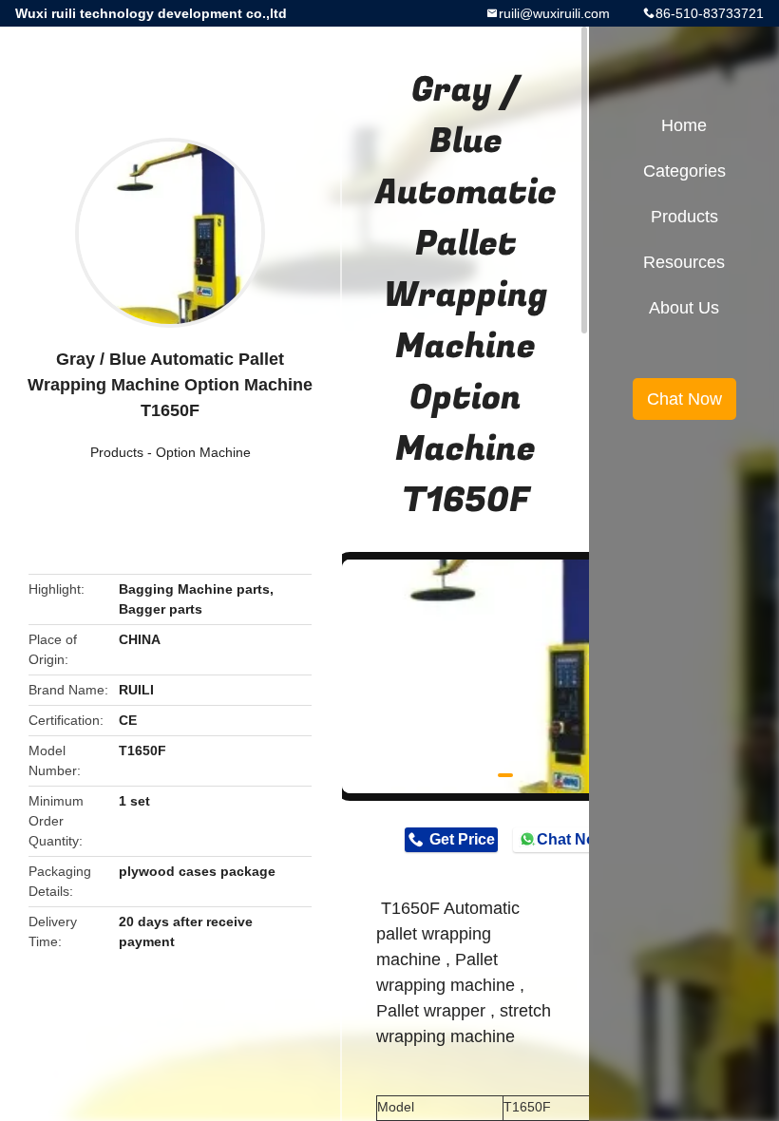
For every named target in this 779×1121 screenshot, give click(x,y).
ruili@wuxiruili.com (554, 13)
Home (684, 125)
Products (116, 452)
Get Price (462, 839)
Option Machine (203, 452)
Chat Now (571, 839)
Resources (684, 262)
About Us (684, 307)
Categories (684, 171)
